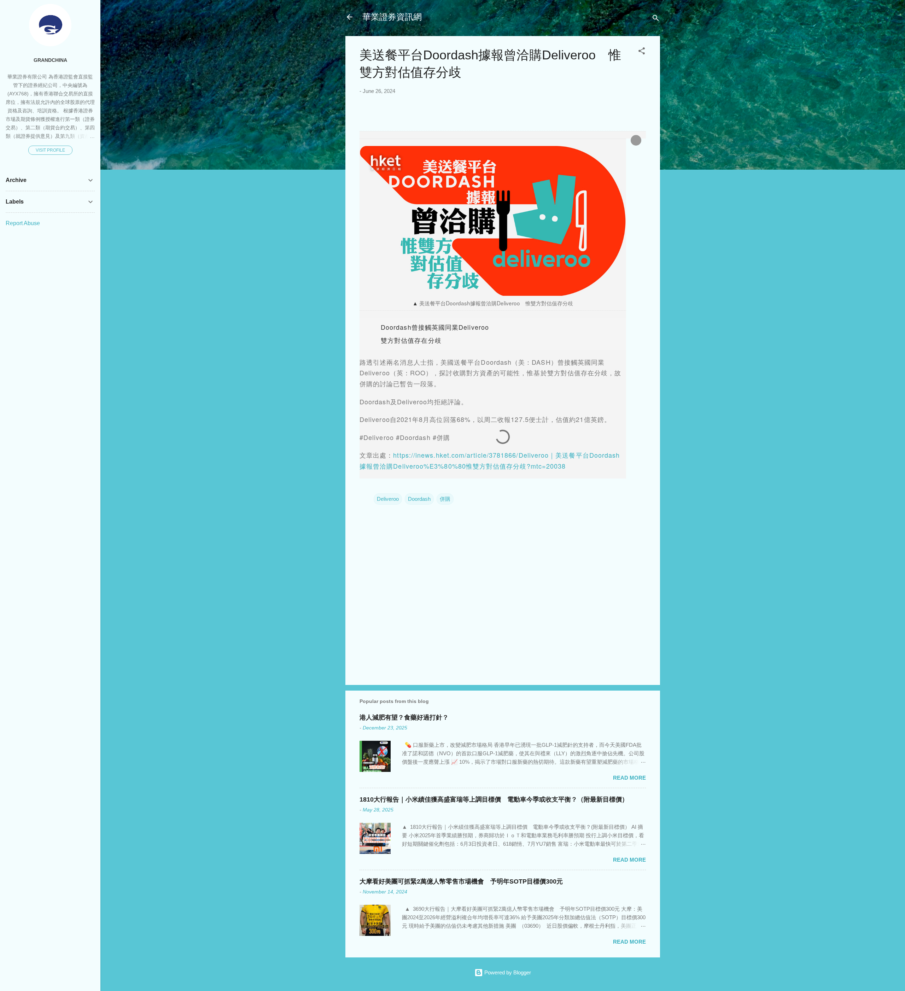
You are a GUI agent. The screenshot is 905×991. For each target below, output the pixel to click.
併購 (445, 499)
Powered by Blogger (507, 972)
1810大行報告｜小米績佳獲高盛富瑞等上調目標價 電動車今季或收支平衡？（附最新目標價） (494, 799)
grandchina (50, 60)
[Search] (656, 19)
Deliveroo (388, 499)
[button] (641, 52)
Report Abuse (23, 223)
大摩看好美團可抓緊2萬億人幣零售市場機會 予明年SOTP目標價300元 (461, 881)
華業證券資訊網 (392, 17)
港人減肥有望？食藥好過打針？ (404, 717)
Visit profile (50, 150)
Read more (629, 778)
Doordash (419, 499)
